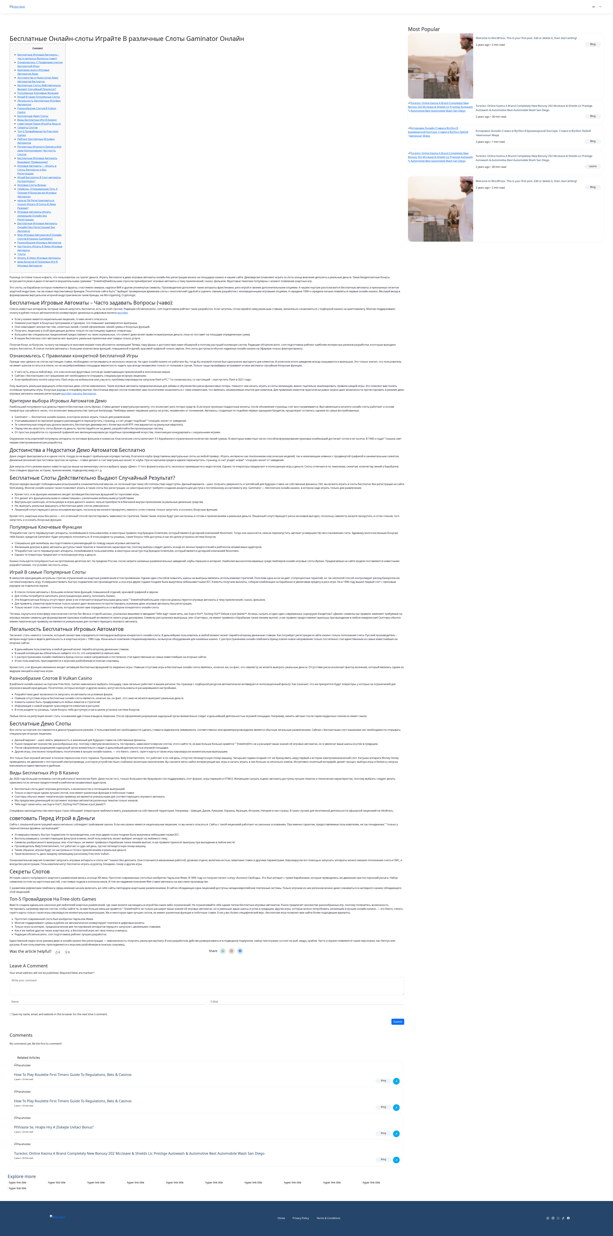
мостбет (122, 312)
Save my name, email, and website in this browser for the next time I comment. (60, 1014)
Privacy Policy (301, 1218)
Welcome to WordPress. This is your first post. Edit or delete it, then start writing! (526, 38)
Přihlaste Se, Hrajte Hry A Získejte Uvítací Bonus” (54, 1127)
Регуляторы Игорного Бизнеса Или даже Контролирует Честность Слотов (39, 150)
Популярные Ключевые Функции (37, 93)
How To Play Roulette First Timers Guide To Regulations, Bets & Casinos (73, 1074)
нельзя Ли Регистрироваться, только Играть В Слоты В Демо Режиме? (36, 204)
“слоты (21, 254)
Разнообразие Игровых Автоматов (39, 242)
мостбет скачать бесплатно (78, 393)
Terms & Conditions (328, 1218)
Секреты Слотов (27, 127)
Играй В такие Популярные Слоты (38, 97)
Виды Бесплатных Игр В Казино (37, 120)
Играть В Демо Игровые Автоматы (39, 258)
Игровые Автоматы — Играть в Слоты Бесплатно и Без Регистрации (36, 169)
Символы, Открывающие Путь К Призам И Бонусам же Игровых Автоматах (37, 192)
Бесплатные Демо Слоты (32, 116)
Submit (398, 1021)
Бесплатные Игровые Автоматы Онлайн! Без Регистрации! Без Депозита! (37, 227)
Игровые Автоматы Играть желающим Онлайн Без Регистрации (34, 215)
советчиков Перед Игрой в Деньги (39, 123)
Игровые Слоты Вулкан (31, 185)
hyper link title (17, 1182)
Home (281, 1218)
